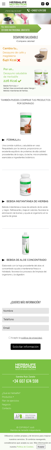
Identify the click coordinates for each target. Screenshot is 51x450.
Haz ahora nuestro (15, 28)
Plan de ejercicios (10, 400)
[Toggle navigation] (3, 4)
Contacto (6, 408)
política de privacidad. (31, 338)
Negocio (6, 404)
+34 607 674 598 (25, 381)
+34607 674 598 (38, 10)
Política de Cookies (25, 447)
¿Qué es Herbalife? (11, 393)
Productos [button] (7, 397)
